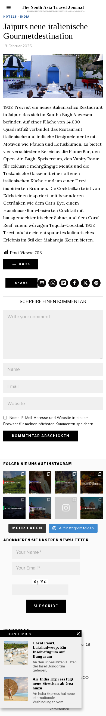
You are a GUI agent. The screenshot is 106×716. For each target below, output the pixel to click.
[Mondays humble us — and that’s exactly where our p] (40, 482)
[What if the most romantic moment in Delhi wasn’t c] (91, 508)
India (25, 16)
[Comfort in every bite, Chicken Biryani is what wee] (91, 482)
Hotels (10, 16)
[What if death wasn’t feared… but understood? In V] (40, 508)
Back (23, 264)
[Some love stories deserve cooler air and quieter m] (14, 482)
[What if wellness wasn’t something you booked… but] (66, 482)
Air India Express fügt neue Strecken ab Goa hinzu (53, 683)
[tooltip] (42, 283)
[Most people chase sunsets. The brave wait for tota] (14, 508)
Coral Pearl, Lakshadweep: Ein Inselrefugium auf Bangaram (49, 650)
